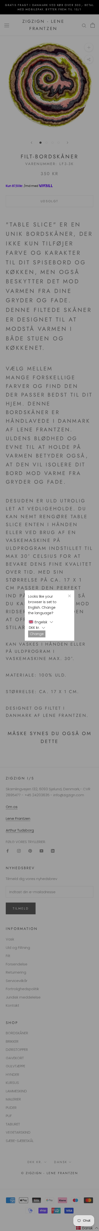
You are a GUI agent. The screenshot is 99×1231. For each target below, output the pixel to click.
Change (37, 633)
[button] (41, 622)
